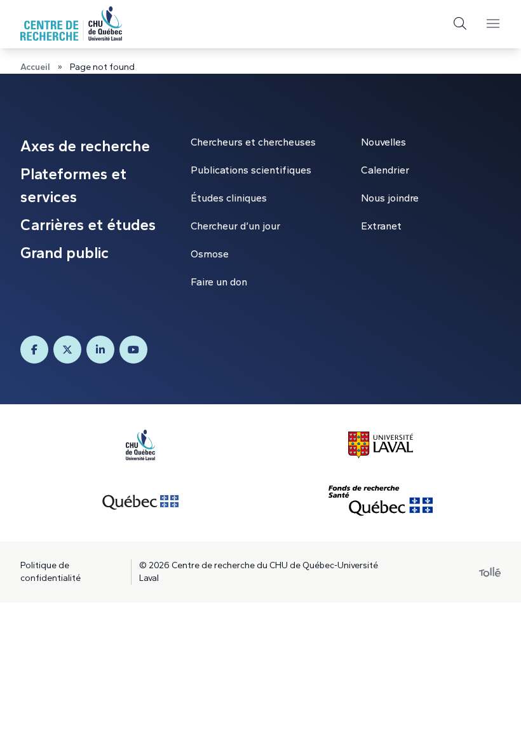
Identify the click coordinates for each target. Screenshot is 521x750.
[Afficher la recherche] (460, 24)
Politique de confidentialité (50, 571)
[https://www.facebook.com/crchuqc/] (34, 350)
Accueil (35, 67)
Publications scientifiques (251, 170)
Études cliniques (229, 198)
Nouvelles (383, 142)
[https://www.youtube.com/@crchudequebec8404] (133, 350)
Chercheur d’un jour (235, 226)
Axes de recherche (85, 146)
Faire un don (219, 282)
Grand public (64, 252)
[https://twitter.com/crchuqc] (67, 350)
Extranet (381, 226)
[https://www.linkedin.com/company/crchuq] (100, 350)
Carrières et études (88, 224)
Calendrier (385, 170)
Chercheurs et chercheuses (253, 142)
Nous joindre (390, 198)
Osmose (210, 254)
